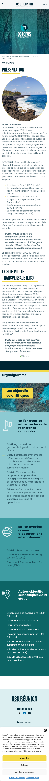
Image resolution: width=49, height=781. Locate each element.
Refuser (24, 765)
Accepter (24, 758)
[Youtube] (29, 713)
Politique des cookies (17, 778)
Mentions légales (32, 778)
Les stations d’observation (19, 57)
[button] (45, 730)
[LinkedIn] (24, 713)
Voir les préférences (24, 772)
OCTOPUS (34, 57)
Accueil (5, 57)
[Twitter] (19, 713)
